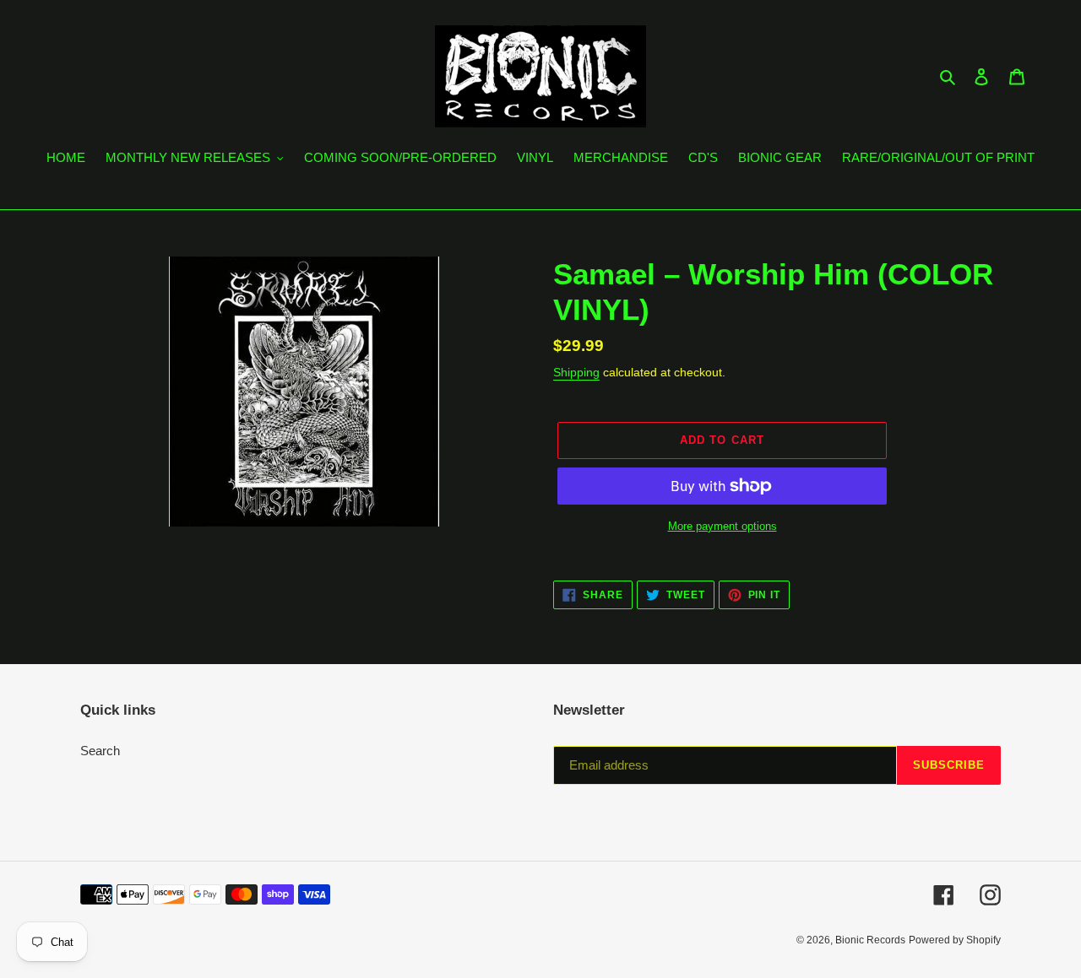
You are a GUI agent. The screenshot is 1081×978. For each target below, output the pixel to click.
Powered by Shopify (955, 940)
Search (100, 750)
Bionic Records (870, 940)
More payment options (722, 526)
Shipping (576, 372)
